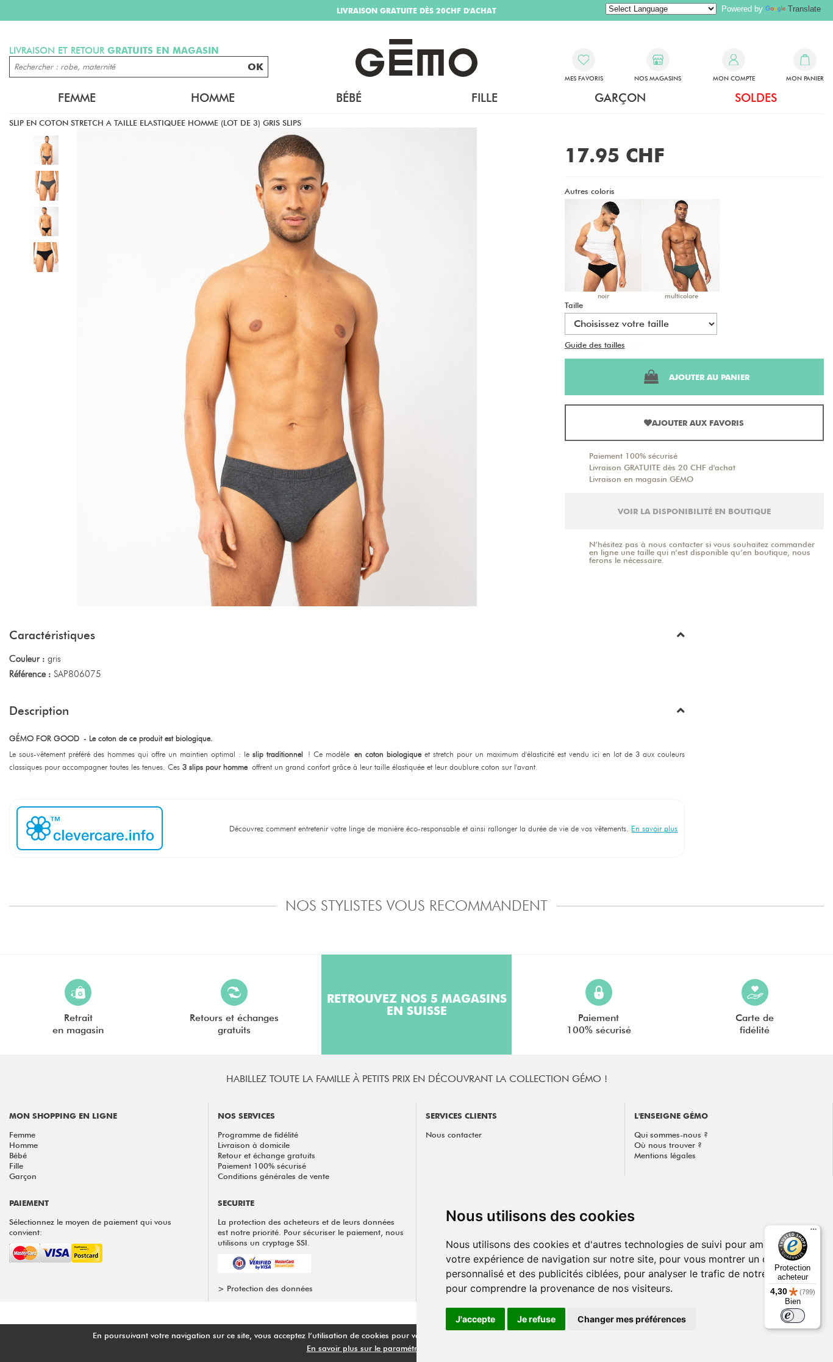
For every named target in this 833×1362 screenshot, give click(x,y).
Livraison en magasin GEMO (641, 479)
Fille (16, 1165)
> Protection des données (265, 1288)
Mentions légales (665, 1155)
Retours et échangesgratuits (234, 1024)
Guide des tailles (595, 344)
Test (634, 344)
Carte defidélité (754, 1024)
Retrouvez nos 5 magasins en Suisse (417, 1004)
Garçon (23, 1176)
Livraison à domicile (254, 1145)
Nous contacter (454, 1134)
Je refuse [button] (536, 1319)
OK (255, 67)
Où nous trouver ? (668, 1145)
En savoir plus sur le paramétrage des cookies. (393, 1348)
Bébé (18, 1155)
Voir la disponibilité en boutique (694, 511)
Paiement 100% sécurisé (633, 456)
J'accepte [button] (475, 1319)
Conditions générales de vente (273, 1176)
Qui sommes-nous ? (671, 1134)
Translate (804, 8)
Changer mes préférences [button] (631, 1319)
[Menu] (813, 1232)
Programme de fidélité (258, 1134)
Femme (22, 1134)
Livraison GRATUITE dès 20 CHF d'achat (662, 467)
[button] (347, 638)
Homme (23, 1145)
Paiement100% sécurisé (599, 1024)
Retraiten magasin (78, 1024)
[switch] (793, 1315)
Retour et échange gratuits (266, 1155)
